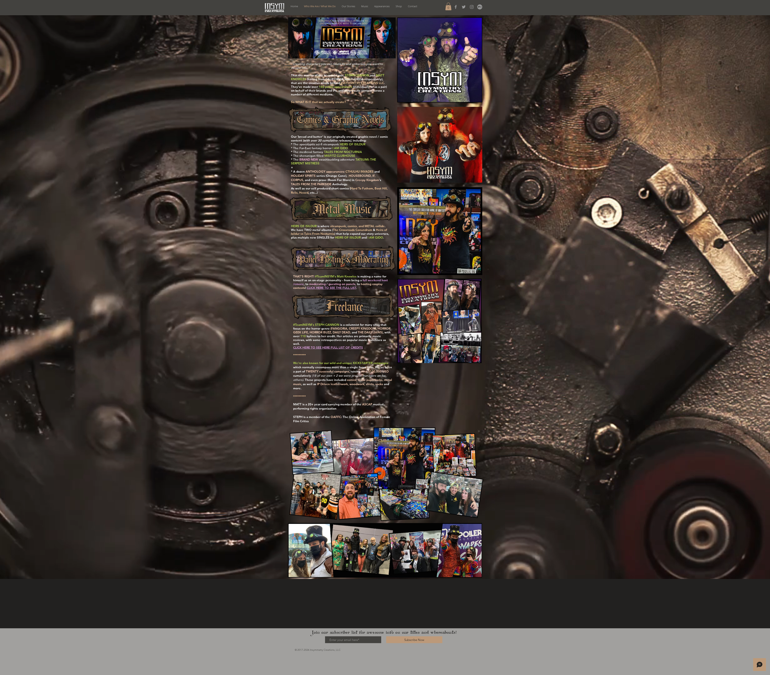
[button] (448, 6)
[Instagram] (471, 6)
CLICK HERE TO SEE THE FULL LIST (331, 288)
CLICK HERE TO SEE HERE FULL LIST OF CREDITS (328, 347)
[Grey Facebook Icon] (455, 6)
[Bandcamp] (479, 6)
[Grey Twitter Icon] (463, 6)
